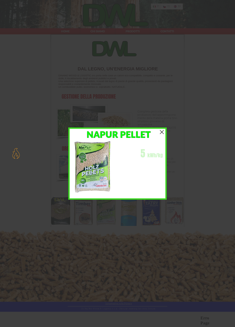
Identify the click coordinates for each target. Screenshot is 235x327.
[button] (162, 132)
